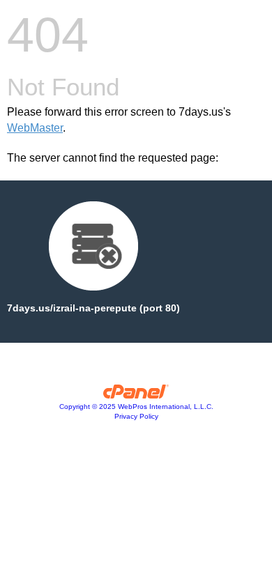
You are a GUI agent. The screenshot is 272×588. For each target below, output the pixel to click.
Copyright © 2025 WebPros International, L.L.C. (136, 406)
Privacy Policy (136, 416)
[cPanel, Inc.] (136, 395)
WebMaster (35, 128)
